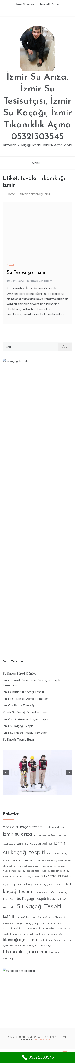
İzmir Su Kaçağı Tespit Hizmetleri (25, 732)
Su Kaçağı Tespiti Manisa (50, 917)
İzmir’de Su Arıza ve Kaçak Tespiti (25, 719)
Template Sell (44, 1039)
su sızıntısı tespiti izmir (58, 923)
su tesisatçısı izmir (35, 928)
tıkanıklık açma (45, 945)
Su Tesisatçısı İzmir (27, 272)
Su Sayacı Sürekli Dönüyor (20, 673)
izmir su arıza (17, 834)
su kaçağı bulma (54, 876)
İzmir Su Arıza (25, 4)
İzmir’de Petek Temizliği (18, 705)
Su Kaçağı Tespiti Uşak (35, 923)
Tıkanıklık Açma (49, 4)
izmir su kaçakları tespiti (45, 835)
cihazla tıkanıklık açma (55, 827)
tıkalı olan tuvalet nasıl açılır (23, 945)
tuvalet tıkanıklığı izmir (50, 940)
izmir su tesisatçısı (25, 860)
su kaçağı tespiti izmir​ (27, 917)
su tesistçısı (51, 928)
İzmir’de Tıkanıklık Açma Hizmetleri (25, 699)
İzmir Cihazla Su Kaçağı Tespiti (23, 692)
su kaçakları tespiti (57, 871)
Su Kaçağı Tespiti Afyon (45, 892)
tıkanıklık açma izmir (25, 951)
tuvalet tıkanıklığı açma (37, 934)
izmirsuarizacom (41, 280)
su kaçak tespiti (32, 876)
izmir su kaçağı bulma (34, 843)
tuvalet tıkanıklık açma (14, 934)
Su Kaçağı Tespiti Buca (18, 739)
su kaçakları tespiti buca (34, 871)
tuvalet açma (64, 928)
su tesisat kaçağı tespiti (14, 928)
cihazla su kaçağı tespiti (22, 827)
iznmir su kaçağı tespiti (53, 860)
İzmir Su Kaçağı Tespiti (18, 726)
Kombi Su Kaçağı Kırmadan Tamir (25, 712)
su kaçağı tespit (30, 884)
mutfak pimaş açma (12, 871)
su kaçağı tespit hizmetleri (52, 884)
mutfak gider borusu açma (53, 866)
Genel (10, 265)
